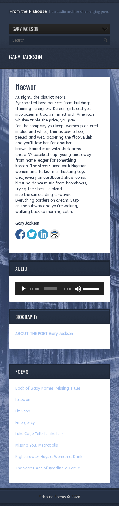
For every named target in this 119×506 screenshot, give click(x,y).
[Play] (23, 289)
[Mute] (78, 289)
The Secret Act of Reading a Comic (47, 468)
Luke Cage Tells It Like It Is (39, 434)
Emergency (25, 422)
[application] (59, 288)
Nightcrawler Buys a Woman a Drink (48, 456)
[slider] (92, 288)
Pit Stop (22, 411)
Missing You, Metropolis (36, 445)
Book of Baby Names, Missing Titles (47, 388)
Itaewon (22, 400)
